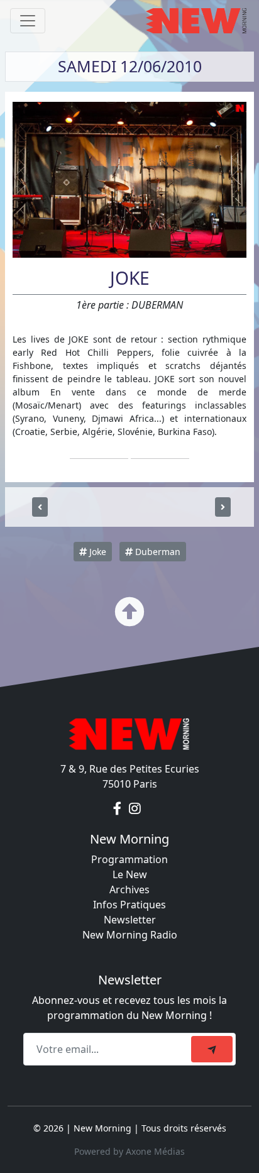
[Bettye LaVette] (223, 507)
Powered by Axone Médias (129, 1151)
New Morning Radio (129, 935)
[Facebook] (118, 809)
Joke (96, 552)
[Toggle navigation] (27, 20)
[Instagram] (135, 809)
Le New (130, 874)
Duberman (156, 552)
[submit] (212, 1049)
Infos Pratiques (129, 904)
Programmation (129, 859)
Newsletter (130, 920)
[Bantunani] (40, 507)
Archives (129, 889)
